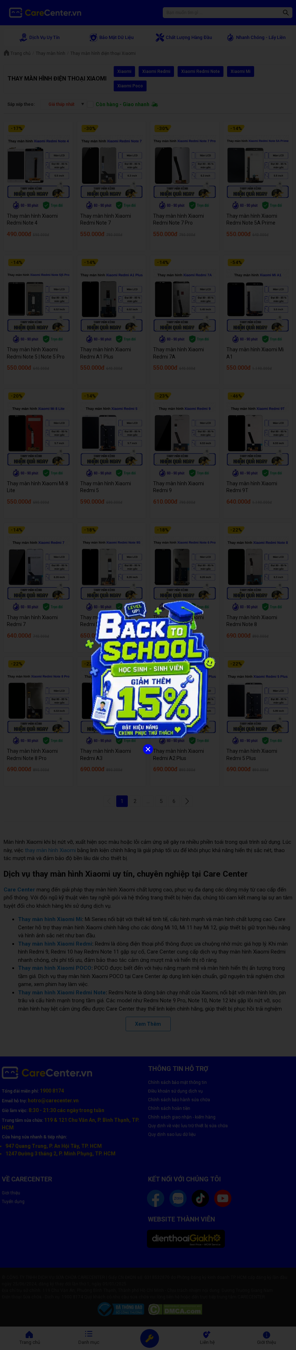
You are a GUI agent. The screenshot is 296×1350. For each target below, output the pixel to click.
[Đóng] (148, 749)
